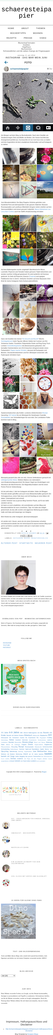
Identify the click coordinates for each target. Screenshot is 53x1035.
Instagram (18, 538)
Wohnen (38, 33)
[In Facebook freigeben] (29, 536)
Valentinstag (13, 751)
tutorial (17, 761)
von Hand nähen (25, 761)
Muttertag (49, 742)
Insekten (18, 740)
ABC (21, 732)
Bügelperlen (43, 735)
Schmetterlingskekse (14, 346)
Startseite (26, 543)
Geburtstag (4, 740)
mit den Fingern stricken (39, 758)
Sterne (47, 749)
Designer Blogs (32, 1034)
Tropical (32, 276)
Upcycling (4, 751)
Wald (34, 751)
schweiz (11, 761)
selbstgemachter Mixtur (9, 480)
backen (41, 754)
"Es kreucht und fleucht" (30, 339)
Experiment (31, 737)
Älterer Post (9, 543)
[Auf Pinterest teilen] (31, 536)
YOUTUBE (6, 645)
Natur (3, 744)
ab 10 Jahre (33, 754)
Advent (26, 732)
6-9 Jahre (14, 732)
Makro (27, 538)
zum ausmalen (41, 761)
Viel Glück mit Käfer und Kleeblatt (29, 876)
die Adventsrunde (46, 756)
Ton (51, 749)
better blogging (20, 756)
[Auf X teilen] (26, 536)
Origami (23, 744)
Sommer (21, 749)
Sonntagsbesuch (7, 341)
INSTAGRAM (7, 643)
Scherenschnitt (47, 747)
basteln (48, 754)
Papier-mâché (39, 744)
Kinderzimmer (42, 740)
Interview (25, 740)
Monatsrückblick (39, 538)
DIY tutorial (13, 415)
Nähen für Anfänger (13, 744)
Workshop (19, 754)
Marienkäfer (18, 742)
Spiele (42, 749)
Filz (37, 737)
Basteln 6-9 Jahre (20, 847)
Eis (26, 737)
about (25, 28)
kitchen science (17, 759)
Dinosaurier (4, 737)
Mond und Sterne (39, 742)
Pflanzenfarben (5, 747)
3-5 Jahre (4, 733)
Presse (28, 38)
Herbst (11, 740)
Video (43, 38)
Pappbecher (48, 744)
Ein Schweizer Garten (16, 737)
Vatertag (20, 751)
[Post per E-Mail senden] (46, 533)
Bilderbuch (28, 735)
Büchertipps (18, 33)
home (11, 28)
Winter (50, 751)
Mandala (11, 742)
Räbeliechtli (38, 747)
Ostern (30, 744)
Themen (40, 28)
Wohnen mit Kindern (8, 754)
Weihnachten (42, 751)
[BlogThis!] (24, 536)
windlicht (33, 761)
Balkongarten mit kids (35, 732)
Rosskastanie (29, 747)
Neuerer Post (43, 543)
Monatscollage (27, 742)
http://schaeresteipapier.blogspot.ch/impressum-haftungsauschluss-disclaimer (29, 1030)
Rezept (44, 413)
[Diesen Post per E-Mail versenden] (21, 536)
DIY (50, 735)
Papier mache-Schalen (19, 350)
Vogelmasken (28, 751)
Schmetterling (5, 749)
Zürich (25, 754)
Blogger (44, 772)
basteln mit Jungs (8, 756)
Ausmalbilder (5, 417)
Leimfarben (4, 742)
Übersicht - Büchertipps (23, 833)
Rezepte (12, 38)
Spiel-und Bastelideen (32, 749)
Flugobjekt (43, 737)
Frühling (49, 737)
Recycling (14, 747)
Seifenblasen (14, 749)
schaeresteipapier (26, 12)
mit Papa (27, 758)
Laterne (49, 740)
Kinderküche (33, 740)
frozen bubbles (5, 758)
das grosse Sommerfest (33, 756)
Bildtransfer (36, 735)
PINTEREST (7, 647)
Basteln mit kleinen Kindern (15, 735)
